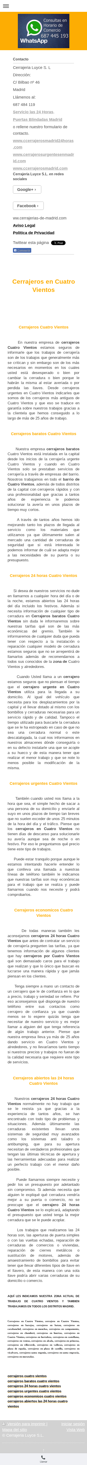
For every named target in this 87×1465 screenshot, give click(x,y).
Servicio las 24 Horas (33, 112)
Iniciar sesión (73, 1424)
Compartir (23, 250)
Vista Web (75, 1430)
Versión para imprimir (26, 1424)
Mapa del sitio (14, 1430)
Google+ (25, 189)
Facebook (26, 206)
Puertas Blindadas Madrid (37, 119)
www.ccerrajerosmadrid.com (40, 168)
